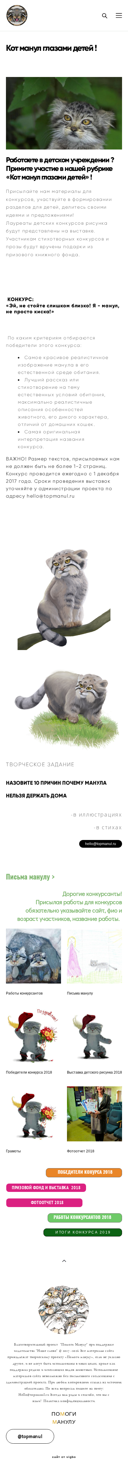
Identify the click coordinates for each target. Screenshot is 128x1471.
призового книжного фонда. (43, 254)
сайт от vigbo (64, 1457)
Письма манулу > (30, 877)
